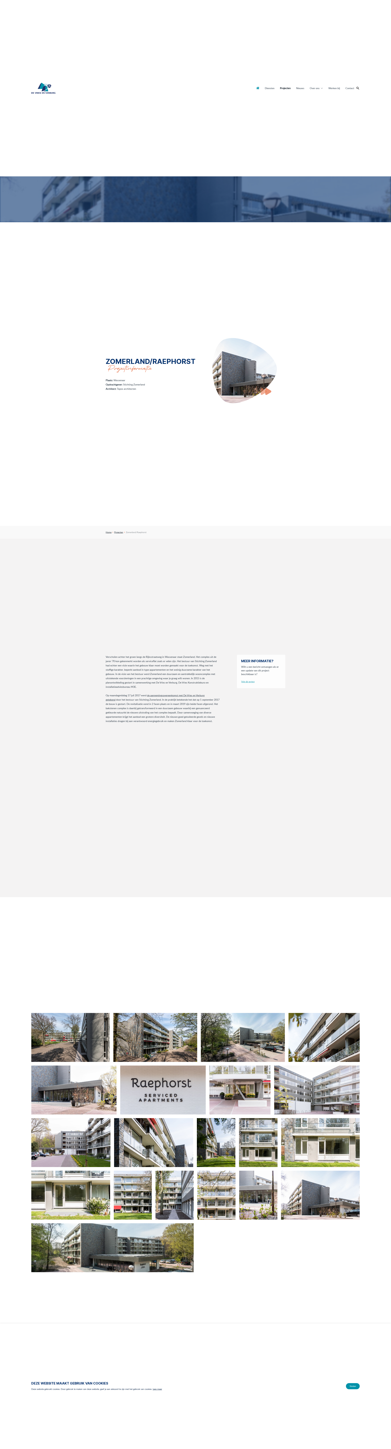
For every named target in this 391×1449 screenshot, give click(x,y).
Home (257, 88)
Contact (349, 88)
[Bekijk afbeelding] (70, 1037)
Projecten (285, 88)
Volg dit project (248, 682)
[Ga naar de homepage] (43, 88)
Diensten (269, 88)
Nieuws (300, 88)
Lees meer (157, 1389)
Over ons (315, 88)
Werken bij (334, 88)
